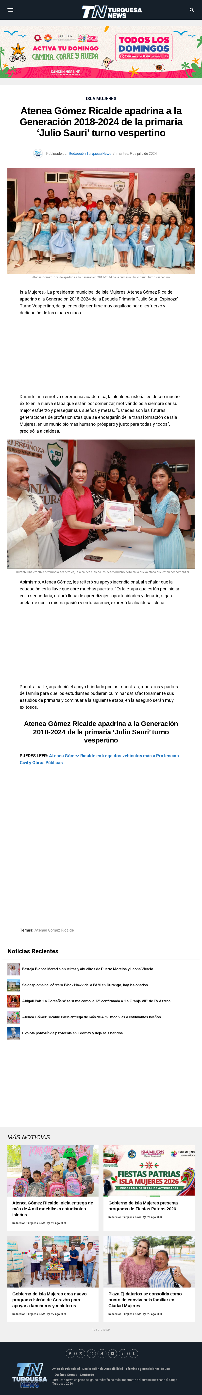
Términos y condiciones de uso (147, 1369)
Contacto (87, 1375)
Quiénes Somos (66, 1375)
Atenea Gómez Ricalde (54, 930)
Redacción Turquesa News (90, 154)
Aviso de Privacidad (66, 1369)
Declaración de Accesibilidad (102, 1369)
